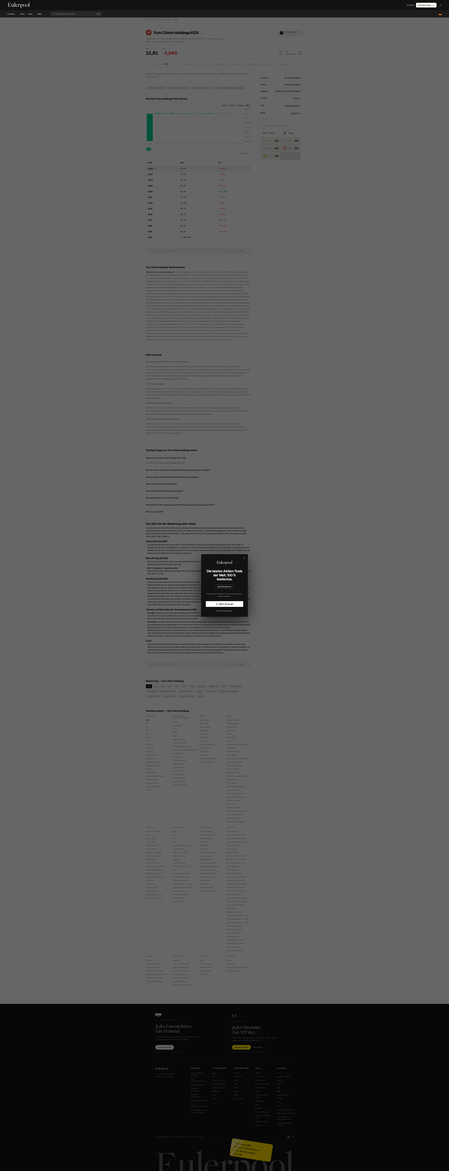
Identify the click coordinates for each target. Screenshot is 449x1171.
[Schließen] (260, 558)
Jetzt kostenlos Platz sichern (224, 606)
